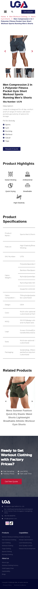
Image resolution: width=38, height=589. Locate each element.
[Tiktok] (11, 523)
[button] (28, 12)
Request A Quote (11, 149)
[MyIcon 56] (7, 523)
